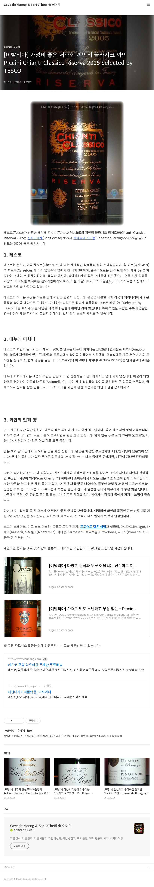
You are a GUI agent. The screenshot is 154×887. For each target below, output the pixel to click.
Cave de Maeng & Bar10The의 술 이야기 (32, 5)
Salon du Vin (11, 879)
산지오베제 (35, 238)
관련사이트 (9, 867)
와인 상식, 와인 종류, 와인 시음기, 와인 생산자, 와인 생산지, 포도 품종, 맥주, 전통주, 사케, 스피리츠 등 (66, 838)
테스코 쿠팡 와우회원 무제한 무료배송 (35, 664)
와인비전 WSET (12, 873)
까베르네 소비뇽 (84, 238)
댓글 (6, 808)
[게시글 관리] (20, 720)
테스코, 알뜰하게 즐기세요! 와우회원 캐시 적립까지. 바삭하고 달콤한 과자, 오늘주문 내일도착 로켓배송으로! (76, 669)
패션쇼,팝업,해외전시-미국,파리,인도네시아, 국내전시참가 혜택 (47, 697)
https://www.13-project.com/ (26, 686)
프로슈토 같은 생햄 (93, 526)
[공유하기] (15, 720)
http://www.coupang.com (24, 658)
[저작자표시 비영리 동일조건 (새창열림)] (46, 720)
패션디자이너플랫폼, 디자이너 (29, 692)
